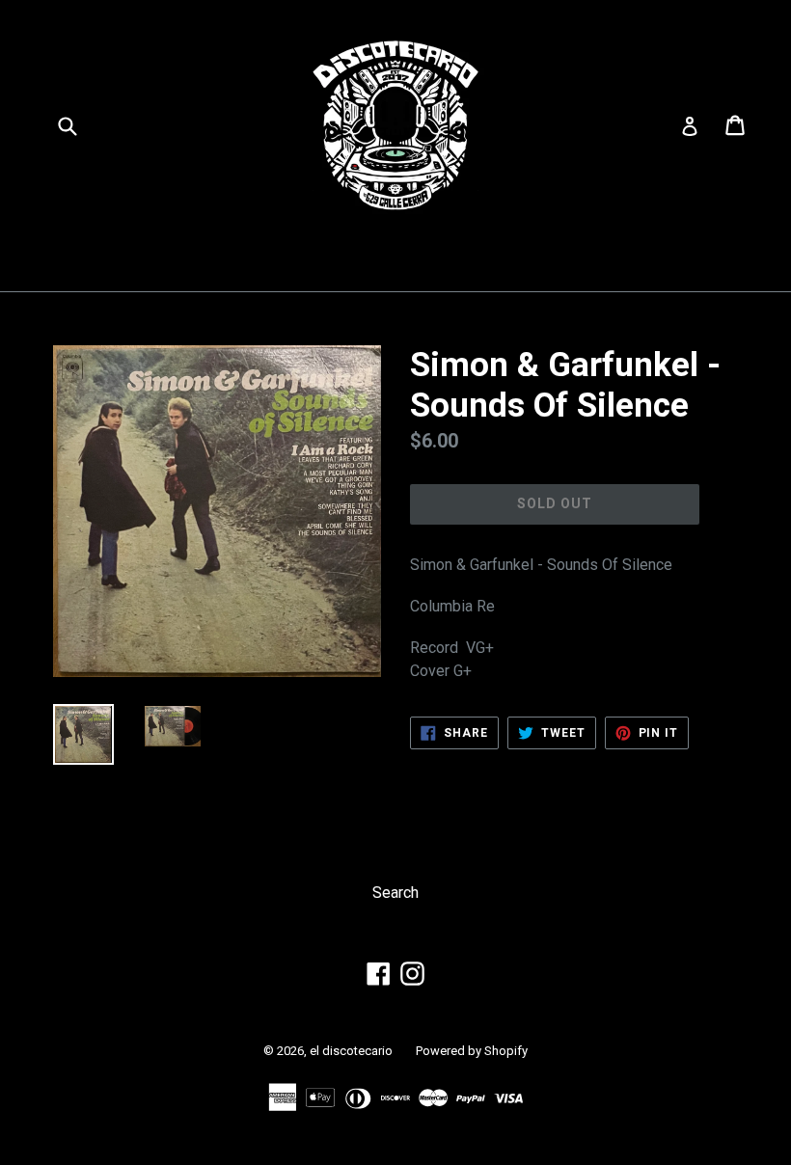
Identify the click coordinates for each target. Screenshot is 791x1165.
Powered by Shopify (472, 1050)
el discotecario (351, 1050)
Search (395, 892)
